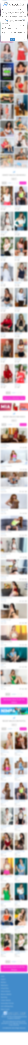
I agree (12, 39)
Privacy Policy (6, 33)
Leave (25, 39)
